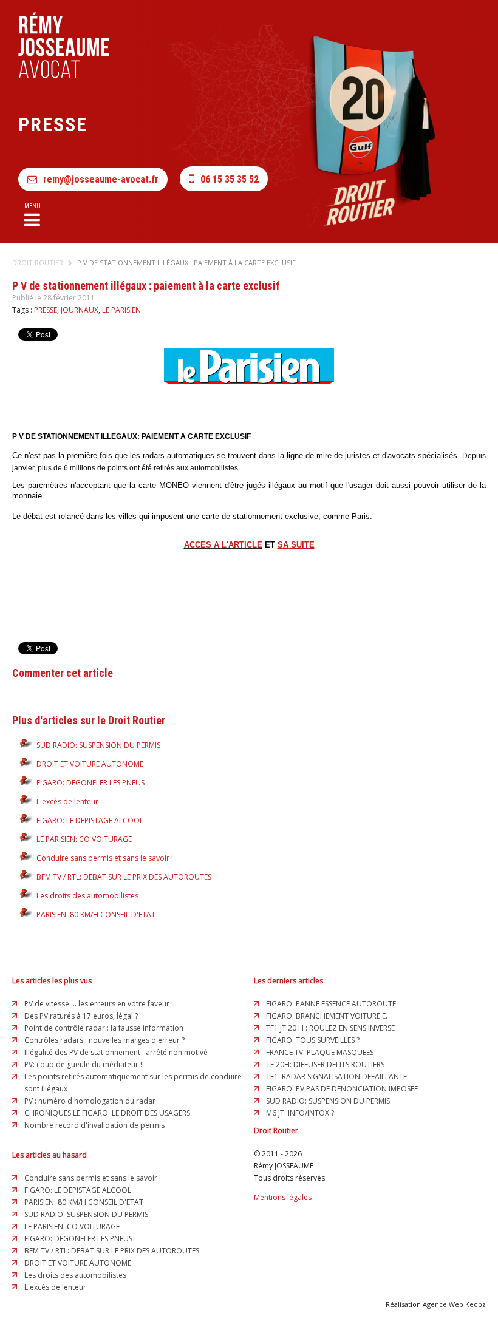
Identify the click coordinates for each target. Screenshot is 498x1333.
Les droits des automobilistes (87, 895)
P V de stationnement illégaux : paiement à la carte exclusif (186, 262)
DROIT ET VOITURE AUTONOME (89, 764)
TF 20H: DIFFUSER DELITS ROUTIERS (325, 1064)
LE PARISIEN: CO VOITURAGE (84, 839)
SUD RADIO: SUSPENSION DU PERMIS (98, 745)
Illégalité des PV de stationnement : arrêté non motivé (116, 1052)
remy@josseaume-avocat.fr (101, 179)
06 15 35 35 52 (229, 179)
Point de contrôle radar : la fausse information (103, 1028)
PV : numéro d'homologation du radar (89, 1101)
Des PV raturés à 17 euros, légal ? (81, 1016)
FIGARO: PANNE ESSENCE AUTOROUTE (331, 1004)
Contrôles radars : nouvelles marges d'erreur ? (104, 1040)
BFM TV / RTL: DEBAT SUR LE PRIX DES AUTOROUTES (123, 877)
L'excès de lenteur (67, 801)
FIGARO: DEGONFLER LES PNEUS (90, 783)
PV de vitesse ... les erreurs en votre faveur (96, 1004)
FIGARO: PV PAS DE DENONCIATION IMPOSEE (342, 1089)
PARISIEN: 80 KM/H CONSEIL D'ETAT (95, 914)
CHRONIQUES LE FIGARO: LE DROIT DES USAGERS (107, 1113)
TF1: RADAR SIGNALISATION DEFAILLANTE (336, 1076)
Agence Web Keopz (454, 1304)
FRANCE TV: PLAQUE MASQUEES (320, 1052)
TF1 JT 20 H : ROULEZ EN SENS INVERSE (330, 1028)
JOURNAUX (79, 310)
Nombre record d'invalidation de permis (94, 1125)
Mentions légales (283, 1197)
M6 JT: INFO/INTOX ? (300, 1113)
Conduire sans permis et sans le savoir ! (104, 858)
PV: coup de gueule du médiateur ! (83, 1064)
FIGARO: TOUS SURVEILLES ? (313, 1040)
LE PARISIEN (121, 310)
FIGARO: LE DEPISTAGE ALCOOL (89, 820)
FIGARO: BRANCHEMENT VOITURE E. (326, 1016)
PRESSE (45, 310)
